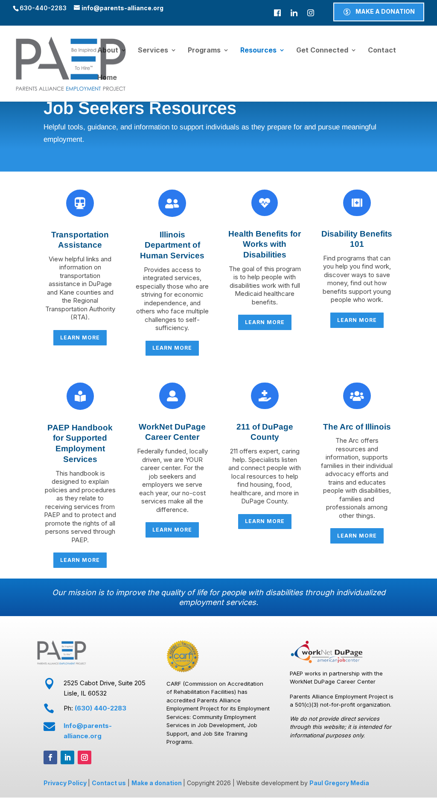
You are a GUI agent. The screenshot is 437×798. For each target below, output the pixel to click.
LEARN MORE (80, 337)
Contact (382, 50)
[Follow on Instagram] (84, 757)
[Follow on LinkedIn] (67, 757)
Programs (204, 50)
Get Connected (322, 50)
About (107, 50)
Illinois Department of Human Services (172, 245)
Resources (258, 50)
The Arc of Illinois (357, 426)
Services (153, 50)
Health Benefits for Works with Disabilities (264, 244)
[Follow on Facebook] (50, 757)
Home (107, 78)
